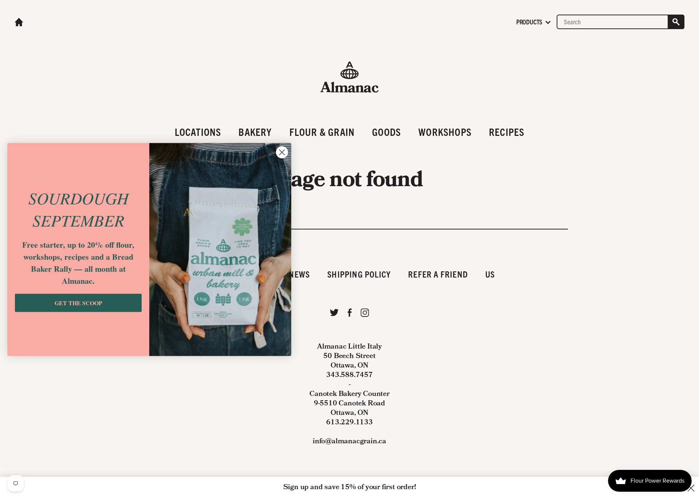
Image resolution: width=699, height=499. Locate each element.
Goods (386, 131)
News (299, 273)
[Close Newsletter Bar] (691, 488)
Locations (198, 131)
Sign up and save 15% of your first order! (349, 488)
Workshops (444, 131)
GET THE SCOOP (78, 303)
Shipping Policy (359, 273)
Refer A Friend (438, 273)
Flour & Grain (322, 131)
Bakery (255, 131)
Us (490, 273)
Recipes (506, 131)
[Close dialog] (282, 152)
